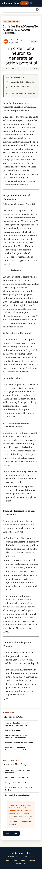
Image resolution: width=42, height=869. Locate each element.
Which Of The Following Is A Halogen (19, 742)
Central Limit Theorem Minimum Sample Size (17, 771)
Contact (22, 860)
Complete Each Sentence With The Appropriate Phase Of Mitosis (18, 724)
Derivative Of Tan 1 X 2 (13, 730)
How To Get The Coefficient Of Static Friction (19, 789)
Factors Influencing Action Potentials (22, 93)
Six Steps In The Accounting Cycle (17, 795)
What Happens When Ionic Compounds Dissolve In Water (16, 748)
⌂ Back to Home (11, 833)
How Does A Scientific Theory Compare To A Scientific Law (16, 736)
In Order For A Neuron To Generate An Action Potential (20, 808)
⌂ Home (24, 3)
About (15, 860)
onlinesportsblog (10, 3)
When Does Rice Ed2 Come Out (16, 778)
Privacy (18, 864)
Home (8, 860)
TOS (24, 864)
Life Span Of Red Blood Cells (15, 783)
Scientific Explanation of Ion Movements (19, 87)
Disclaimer (31, 860)
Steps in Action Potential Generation (22, 82)
